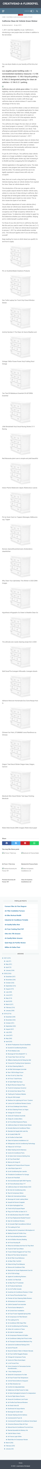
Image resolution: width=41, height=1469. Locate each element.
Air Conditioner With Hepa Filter (17, 1323)
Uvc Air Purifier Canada (14, 1289)
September (11, 986)
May (9, 964)
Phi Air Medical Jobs (14, 1051)
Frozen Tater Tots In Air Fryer (16, 1057)
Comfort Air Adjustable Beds (16, 1387)
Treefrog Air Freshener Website (17, 1094)
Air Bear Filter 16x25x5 (14, 1261)
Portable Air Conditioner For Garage (18, 1174)
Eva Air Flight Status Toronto (16, 1396)
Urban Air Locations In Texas (16, 1329)
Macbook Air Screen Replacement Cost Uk (20, 1270)
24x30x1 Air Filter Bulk (14, 1280)
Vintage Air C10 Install (14, 1112)
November (11, 979)
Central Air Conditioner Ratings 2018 (18, 1344)
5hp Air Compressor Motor (15, 1193)
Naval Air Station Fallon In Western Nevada (20, 1351)
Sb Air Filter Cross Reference (16, 1258)
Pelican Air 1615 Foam (14, 1146)
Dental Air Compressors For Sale (17, 1374)
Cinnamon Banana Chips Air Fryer (18, 1424)
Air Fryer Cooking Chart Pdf (14, 929)
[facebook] (6, 843)
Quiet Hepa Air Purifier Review (15, 943)
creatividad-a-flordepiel (20, 3)
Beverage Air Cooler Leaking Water (18, 1199)
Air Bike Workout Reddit (13, 915)
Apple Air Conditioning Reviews (17, 1276)
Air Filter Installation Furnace (15, 911)
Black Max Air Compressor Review (18, 1439)
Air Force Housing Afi (14, 1242)
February (10, 1007)
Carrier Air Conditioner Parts (16, 1153)
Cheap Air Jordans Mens (15, 1119)
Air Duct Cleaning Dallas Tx (15, 1066)
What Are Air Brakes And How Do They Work (21, 1245)
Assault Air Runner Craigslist (16, 1202)
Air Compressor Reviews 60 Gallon (18, 1335)
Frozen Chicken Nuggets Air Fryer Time (19, 1252)
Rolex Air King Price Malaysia (16, 1264)
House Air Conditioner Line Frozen (18, 1399)
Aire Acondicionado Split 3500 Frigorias (19, 1180)
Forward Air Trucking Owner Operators (19, 1063)
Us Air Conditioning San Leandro (17, 1171)
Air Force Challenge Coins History (17, 1106)
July (8, 961)
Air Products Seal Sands (15, 1286)
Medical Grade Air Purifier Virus (17, 1233)
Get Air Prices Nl (12, 1348)
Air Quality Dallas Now (12, 925)
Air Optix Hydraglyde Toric (15, 1205)
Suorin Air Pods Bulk (14, 1177)
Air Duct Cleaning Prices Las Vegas (18, 1109)
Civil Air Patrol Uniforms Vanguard (18, 1381)
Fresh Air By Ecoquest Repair (16, 1208)
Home (20, 1463)
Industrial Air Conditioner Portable (16, 920)
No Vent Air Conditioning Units (17, 1190)
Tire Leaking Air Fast (14, 1227)
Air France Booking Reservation (17, 1236)
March (9, 1004)
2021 (7, 958)
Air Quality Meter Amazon (14, 938)
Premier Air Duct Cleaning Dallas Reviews (20, 1298)
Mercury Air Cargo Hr (14, 1162)
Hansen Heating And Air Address (17, 1415)
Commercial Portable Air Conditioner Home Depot (22, 1421)
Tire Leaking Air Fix (13, 1320)
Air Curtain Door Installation (16, 1310)
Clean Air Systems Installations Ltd (18, 1140)
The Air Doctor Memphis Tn (16, 1307)
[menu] (3, 11)
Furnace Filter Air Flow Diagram (16, 906)
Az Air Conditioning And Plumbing (18, 1326)
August (10, 989)
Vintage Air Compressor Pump (17, 1357)
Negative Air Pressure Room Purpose (19, 1165)
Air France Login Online (14, 1436)
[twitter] (16, 843)
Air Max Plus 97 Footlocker (16, 1283)
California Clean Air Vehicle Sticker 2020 (19, 1187)
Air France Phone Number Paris (17, 1295)
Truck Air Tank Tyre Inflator (16, 1249)
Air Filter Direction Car (14, 1384)
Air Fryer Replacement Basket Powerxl (19, 1218)
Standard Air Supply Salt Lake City (18, 1131)
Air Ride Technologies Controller (17, 1069)
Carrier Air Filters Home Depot (16, 1360)
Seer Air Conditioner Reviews (16, 1221)
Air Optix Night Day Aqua (15, 1082)
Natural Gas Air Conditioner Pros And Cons (20, 1427)
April (8, 967)
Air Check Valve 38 (13, 1405)
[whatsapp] (34, 843)
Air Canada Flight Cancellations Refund (19, 1224)
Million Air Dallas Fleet (12, 947)
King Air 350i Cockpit (14, 1097)
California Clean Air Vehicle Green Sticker (20, 1125)
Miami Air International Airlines (17, 1196)
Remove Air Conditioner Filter (16, 1267)
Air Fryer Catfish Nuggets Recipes (18, 1354)
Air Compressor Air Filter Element (17, 1317)
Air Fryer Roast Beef (14, 1159)
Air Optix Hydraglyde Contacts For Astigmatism (22, 1393)
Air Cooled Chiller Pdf (14, 1134)
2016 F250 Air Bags (13, 1273)
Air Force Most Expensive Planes (17, 1122)
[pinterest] (25, 843)
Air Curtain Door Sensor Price (16, 1091)
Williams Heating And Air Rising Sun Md (19, 1060)
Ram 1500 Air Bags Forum (15, 1072)
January (10, 970)
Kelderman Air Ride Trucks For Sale (18, 1390)
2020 (7, 973)
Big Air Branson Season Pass (16, 1085)
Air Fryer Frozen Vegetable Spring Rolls (19, 1313)
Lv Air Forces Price (13, 1363)
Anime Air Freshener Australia (16, 1116)
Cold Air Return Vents (14, 1433)
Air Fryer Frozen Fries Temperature (18, 1377)
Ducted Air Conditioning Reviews (17, 1047)
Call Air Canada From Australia (17, 1304)
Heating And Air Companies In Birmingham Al (21, 1230)
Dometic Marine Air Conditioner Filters (19, 1128)
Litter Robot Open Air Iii (14, 1168)
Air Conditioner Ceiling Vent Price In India (20, 1338)
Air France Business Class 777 (17, 1184)
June (9, 995)
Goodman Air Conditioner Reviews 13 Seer (20, 1292)
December (10, 976)
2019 (7, 1013)
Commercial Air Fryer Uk (15, 1418)
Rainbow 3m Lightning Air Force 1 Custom (20, 1100)
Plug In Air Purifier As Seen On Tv (17, 1211)
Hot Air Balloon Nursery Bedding (17, 1239)
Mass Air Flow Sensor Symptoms (17, 1255)
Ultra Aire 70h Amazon (12, 934)
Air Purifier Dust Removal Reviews (18, 1402)
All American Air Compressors (16, 1301)
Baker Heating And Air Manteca (17, 1150)
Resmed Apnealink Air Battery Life (18, 1430)
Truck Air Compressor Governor (17, 1088)
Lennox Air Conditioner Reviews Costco (19, 1103)
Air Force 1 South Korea (15, 1078)
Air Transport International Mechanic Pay (20, 1341)
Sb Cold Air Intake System (15, 1332)
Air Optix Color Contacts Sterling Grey (19, 1156)
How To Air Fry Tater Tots (15, 1075)
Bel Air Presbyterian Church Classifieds (19, 1044)
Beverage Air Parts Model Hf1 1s (17, 1054)
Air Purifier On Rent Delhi (15, 1137)
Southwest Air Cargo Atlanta (16, 1408)
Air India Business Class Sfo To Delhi (18, 1215)
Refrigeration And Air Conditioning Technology (21, 1143)
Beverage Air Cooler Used (15, 1412)
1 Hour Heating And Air (14, 1371)
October (10, 983)
